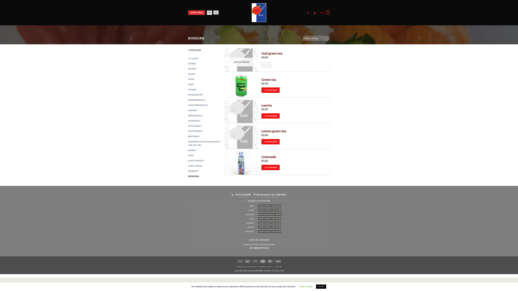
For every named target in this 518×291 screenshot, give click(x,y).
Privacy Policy (266, 267)
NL (216, 12)
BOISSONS (193, 176)
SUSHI (191, 79)
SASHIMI (192, 110)
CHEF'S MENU (195, 165)
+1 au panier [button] (270, 90)
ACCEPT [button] (321, 286)
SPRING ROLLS (195, 115)
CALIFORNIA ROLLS (198, 105)
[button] (325, 12)
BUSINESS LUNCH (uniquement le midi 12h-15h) (204, 143)
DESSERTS (193, 171)
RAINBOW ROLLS (196, 100)
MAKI (191, 84)
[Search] (308, 12)
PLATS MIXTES (195, 131)
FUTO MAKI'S (195, 126)
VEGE (191, 155)
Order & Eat (279, 270)
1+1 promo (193, 58)
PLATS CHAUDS (196, 160)
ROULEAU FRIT (195, 94)
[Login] (314, 13)
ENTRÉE (192, 63)
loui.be (278, 267)
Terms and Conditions (247, 267)
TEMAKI (192, 89)
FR (209, 12)
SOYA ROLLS (194, 120)
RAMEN (192, 150)
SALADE (192, 68)
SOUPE (191, 74)
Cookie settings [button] (306, 286)
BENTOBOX (194, 136)
